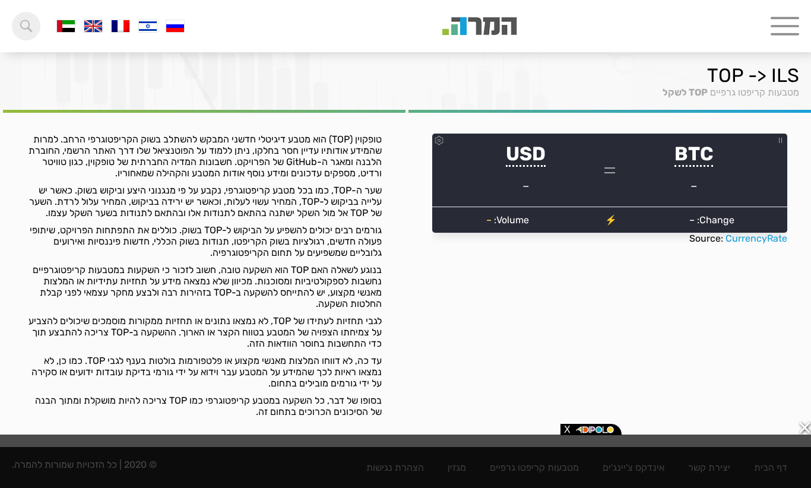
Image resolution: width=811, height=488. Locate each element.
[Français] (120, 26)
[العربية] (65, 26)
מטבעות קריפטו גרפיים (754, 92)
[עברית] (147, 26)
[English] (93, 26)
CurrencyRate (756, 238)
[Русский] (175, 26)
